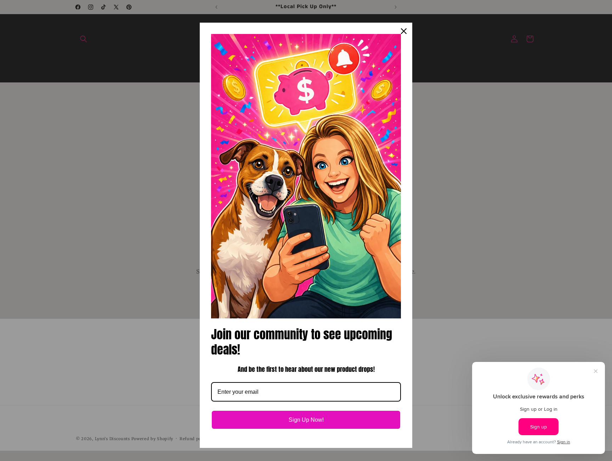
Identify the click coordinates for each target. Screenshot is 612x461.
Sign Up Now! (306, 420)
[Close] (403, 31)
